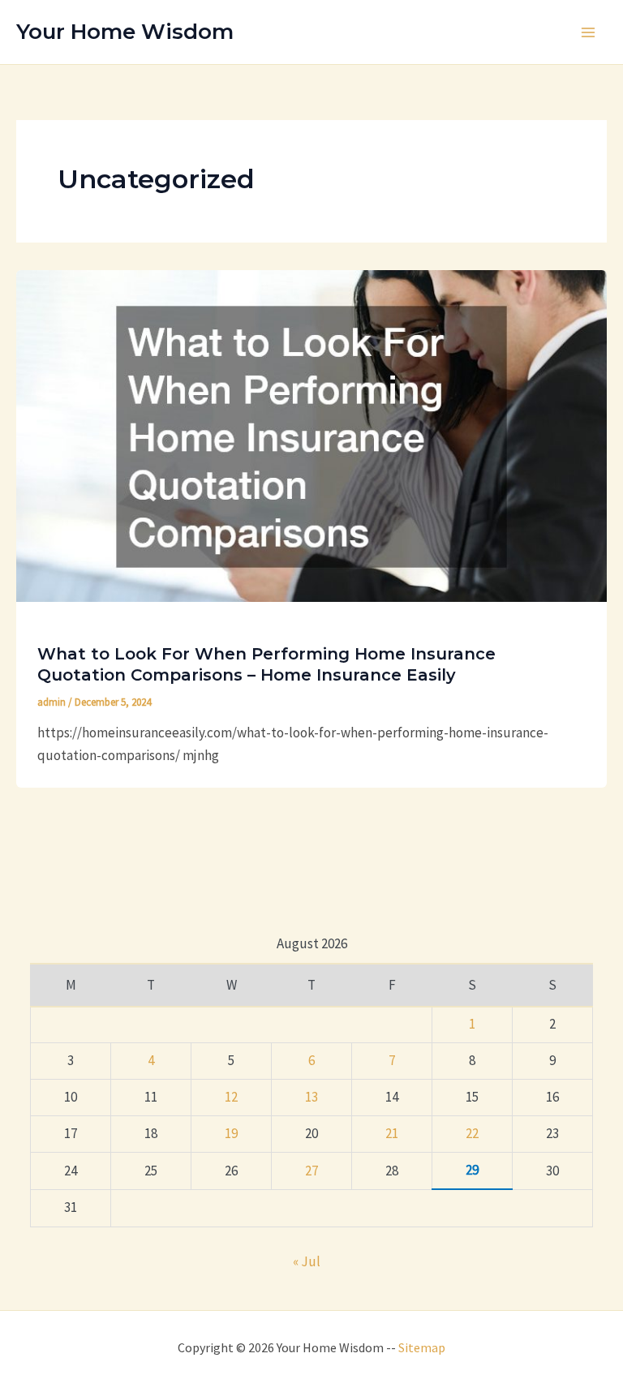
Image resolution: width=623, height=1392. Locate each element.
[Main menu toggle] (589, 32)
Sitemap (421, 1347)
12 (231, 1097)
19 (231, 1133)
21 (391, 1133)
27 (311, 1170)
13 (311, 1097)
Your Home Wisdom (125, 32)
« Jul (306, 1261)
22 (472, 1133)
